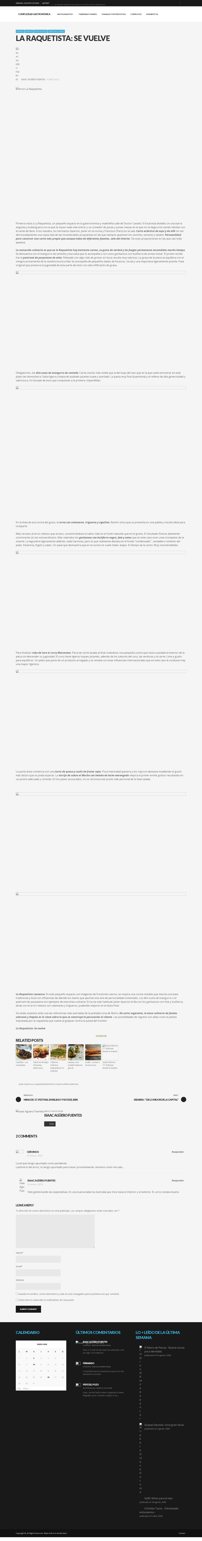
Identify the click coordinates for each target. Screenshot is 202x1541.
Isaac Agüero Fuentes (33, 79)
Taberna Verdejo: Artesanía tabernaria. (41, 1065)
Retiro (67, 1084)
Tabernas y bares (56, 31)
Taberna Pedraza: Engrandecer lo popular (57, 1066)
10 (34, 1364)
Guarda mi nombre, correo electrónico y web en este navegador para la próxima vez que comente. (68, 1293)
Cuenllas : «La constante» (22, 1063)
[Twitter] (176, 3)
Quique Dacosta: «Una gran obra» (164, 1425)
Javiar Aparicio (25, 1084)
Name (19, 1252)
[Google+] (166, 3)
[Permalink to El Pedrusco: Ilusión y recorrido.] (78, 1385)
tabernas (74, 1084)
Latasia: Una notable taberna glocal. (75, 1065)
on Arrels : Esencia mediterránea (97, 1345)
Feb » (26, 1388)
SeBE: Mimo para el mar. (158, 1498)
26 (48, 1377)
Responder (178, 1151)
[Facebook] (161, 3)
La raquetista (38, 1084)
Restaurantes (40, 31)
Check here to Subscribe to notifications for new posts (46, 1299)
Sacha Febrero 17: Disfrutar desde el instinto (110, 1065)
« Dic (18, 1388)
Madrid (20, 31)
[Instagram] (171, 3)
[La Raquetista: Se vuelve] (101, 150)
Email (19, 1266)
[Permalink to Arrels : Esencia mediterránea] (90, 1343)
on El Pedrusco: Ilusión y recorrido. (98, 1388)
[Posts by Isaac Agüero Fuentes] (18, 64)
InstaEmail (101, 1035)
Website (20, 1280)
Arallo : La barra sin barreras (92, 1063)
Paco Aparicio (57, 1084)
